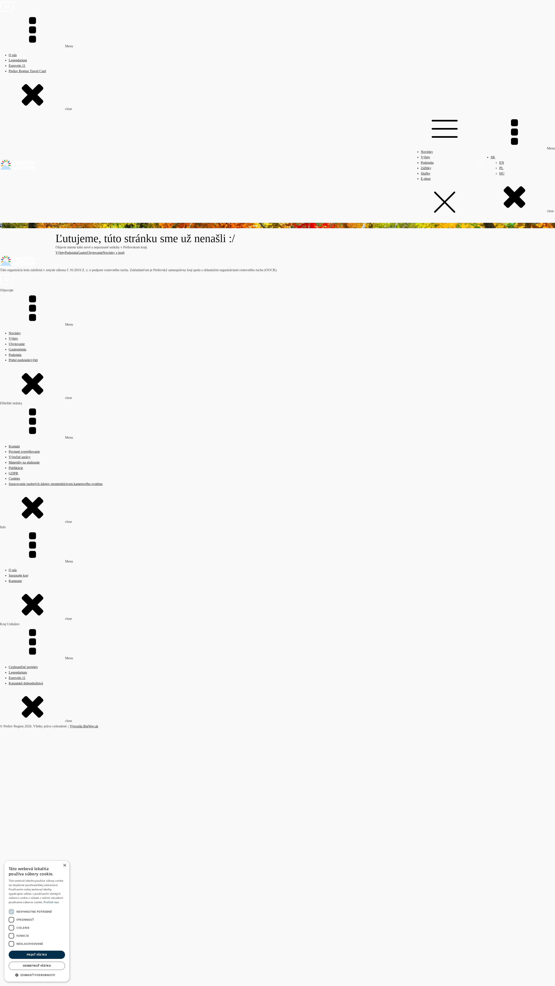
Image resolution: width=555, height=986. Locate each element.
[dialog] (36, 921)
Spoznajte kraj (18, 575)
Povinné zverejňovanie (24, 451)
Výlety (425, 157)
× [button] (64, 865)
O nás (13, 55)
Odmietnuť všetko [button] (37, 966)
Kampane (15, 581)
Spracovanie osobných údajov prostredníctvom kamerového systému (56, 484)
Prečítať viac (51, 902)
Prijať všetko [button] (37, 954)
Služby (425, 173)
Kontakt (14, 446)
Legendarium (18, 60)
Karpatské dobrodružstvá (26, 683)
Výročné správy (20, 457)
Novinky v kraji (113, 252)
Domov (5, 225)
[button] (37, 975)
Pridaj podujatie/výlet (23, 360)
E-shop (426, 178)
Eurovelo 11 (17, 65)
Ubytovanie (95, 252)
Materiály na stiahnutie (24, 462)
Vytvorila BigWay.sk (84, 726)
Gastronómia (17, 349)
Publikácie (16, 468)
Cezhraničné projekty (23, 667)
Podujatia (427, 162)
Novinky (427, 152)
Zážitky (426, 168)
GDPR (13, 473)
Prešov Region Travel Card (27, 71)
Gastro (82, 252)
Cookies (14, 478)
